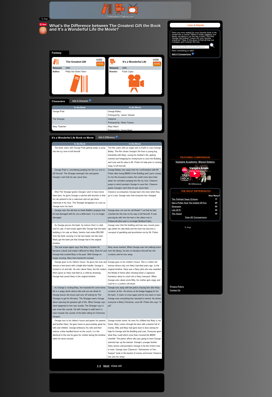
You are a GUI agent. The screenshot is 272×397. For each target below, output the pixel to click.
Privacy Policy (177, 287)
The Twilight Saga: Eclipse (185, 199)
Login (190, 25)
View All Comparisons (196, 217)
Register (200, 25)
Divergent (176, 206)
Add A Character (80, 101)
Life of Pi (176, 210)
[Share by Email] (43, 33)
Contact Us (175, 290)
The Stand (177, 214)
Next (106, 366)
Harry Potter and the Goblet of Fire (189, 203)
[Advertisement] (106, 43)
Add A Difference (106, 137)
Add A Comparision (182, 54)
